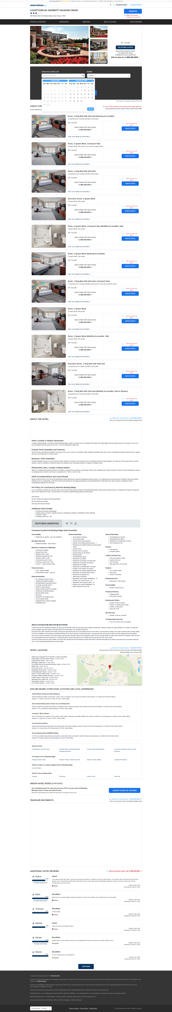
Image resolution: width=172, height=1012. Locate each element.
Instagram (67, 1000)
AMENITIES (86, 22)
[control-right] (85, 45)
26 (92, 97)
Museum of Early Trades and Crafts (69, 759)
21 (74, 97)
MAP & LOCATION (110, 22)
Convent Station (36, 768)
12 (92, 90)
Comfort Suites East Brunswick (95, 749)
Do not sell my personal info (87, 996)
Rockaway (62, 776)
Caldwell (34, 776)
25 (88, 97)
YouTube (60, 1000)
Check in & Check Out (50, 72)
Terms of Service (74, 1008)
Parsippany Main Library (39, 759)
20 (70, 97)
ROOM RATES (64, 22)
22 (77, 97)
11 (88, 90)
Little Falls (117, 776)
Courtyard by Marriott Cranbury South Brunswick (125, 750)
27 (70, 101)
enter (91, 109)
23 (81, 97)
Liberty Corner (91, 776)
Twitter (55, 1000)
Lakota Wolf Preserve (120, 759)
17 (85, 94)
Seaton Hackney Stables (94, 759)
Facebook (49, 1000)
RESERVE (133, 11)
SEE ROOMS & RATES (125, 47)
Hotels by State (60, 996)
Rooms (89, 72)
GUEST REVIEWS (136, 22)
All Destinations (50, 996)
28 (74, 101)
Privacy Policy (84, 1008)
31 (48, 104)
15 (77, 94)
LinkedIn (73, 1000)
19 (92, 94)
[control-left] (34, 45)
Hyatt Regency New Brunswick (41, 749)
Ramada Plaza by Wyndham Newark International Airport (69, 750)
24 (85, 97)
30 (81, 101)
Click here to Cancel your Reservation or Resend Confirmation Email (50, 990)
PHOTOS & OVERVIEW (38, 22)
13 (70, 94)
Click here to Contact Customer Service (97, 990)
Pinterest (79, 1000)
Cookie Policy (93, 1008)
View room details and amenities (78, 136)
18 (88, 94)
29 (77, 101)
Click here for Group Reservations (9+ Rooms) (129, 101)
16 (81, 94)
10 (85, 90)
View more (86, 966)
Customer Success (71, 996)
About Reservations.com (37, 996)
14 (74, 94)
